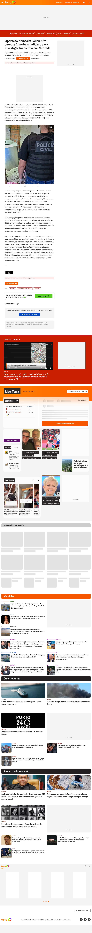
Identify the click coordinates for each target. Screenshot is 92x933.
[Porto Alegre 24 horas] (9, 272)
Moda (11, 614)
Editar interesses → (83, 400)
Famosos (12, 639)
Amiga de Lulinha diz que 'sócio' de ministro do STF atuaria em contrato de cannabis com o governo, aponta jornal (23, 796)
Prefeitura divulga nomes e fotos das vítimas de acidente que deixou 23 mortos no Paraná (21, 825)
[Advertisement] (60, 761)
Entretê (60, 836)
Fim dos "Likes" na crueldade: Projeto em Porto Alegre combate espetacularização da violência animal (28, 760)
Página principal (10, 2)
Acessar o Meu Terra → (29, 391)
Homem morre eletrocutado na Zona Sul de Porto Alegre (22, 732)
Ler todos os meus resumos (65, 423)
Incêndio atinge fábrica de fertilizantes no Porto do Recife (68, 702)
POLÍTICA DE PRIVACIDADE (62, 920)
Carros (3, 699)
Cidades (12, 288)
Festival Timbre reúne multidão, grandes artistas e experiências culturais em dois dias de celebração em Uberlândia (74, 839)
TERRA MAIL (59, 2)
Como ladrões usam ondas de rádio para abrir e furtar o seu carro (21, 702)
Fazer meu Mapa (11, 441)
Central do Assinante (72, 2)
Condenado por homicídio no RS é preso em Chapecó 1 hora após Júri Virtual (72, 746)
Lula (13, 849)
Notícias (37, 288)
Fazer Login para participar (29, 314)
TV (56, 652)
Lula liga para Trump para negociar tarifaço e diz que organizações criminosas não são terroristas (28, 851)
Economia (13, 652)
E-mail (84, 2)
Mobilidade (13, 626)
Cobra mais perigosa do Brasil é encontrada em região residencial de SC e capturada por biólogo (67, 795)
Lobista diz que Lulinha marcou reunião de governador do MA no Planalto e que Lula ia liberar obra (26, 839)
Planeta (12, 601)
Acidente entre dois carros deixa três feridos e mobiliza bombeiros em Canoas (27, 746)
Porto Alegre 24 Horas (24, 288)
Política (3, 791)
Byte (57, 665)
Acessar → (17, 447)
